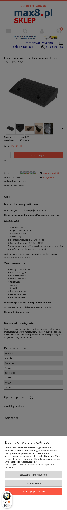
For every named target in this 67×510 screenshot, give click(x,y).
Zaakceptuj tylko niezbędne (33, 474)
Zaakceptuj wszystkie (34, 491)
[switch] (7, 505)
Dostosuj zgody (33, 483)
